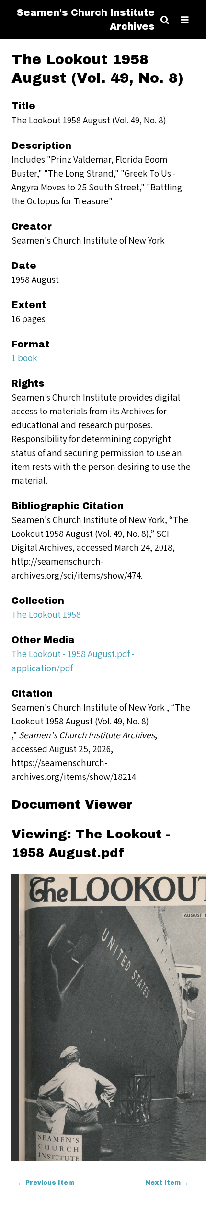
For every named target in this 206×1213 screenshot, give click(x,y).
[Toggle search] (165, 20)
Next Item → (167, 1183)
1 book (24, 358)
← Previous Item (45, 1183)
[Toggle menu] (185, 20)
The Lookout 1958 (46, 614)
